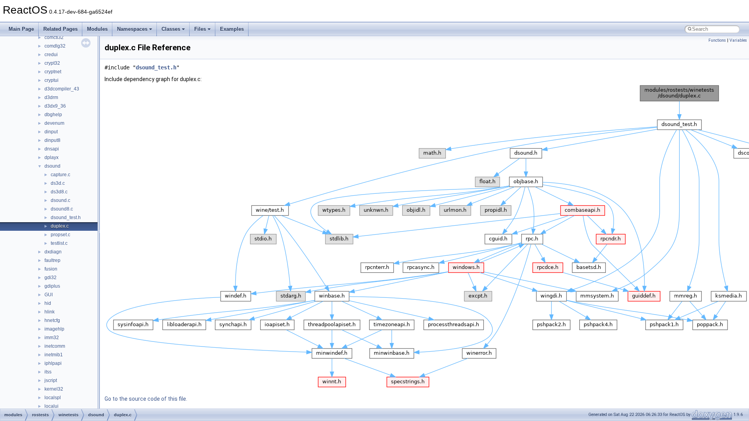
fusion (50, 269)
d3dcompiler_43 (61, 89)
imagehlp (54, 329)
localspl (52, 397)
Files (200, 29)
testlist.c (59, 243)
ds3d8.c (59, 192)
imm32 (51, 337)
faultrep (52, 260)
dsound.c (60, 200)
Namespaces (132, 29)
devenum (54, 123)
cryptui (51, 80)
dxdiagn (53, 252)
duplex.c (60, 226)
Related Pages (60, 29)
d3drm (51, 97)
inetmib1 (53, 354)
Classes (171, 29)
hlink (49, 312)
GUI (48, 294)
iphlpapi (53, 363)
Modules (97, 29)
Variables (738, 40)
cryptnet (52, 71)
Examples (232, 29)
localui (51, 406)
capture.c (60, 174)
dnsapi (51, 149)
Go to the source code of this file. (146, 399)
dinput (51, 131)
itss (47, 372)
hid (47, 303)
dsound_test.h (66, 217)
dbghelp (53, 114)
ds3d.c (58, 183)
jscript (50, 380)
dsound (52, 166)
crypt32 (52, 63)
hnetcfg (52, 320)
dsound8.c (62, 209)
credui (51, 54)
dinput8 (52, 140)
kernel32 (53, 389)
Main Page (21, 29)
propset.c (60, 234)
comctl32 (54, 37)
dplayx (51, 157)
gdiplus (52, 286)
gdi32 (50, 277)
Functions (717, 40)
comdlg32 (55, 46)
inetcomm (54, 346)
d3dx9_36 (55, 106)
